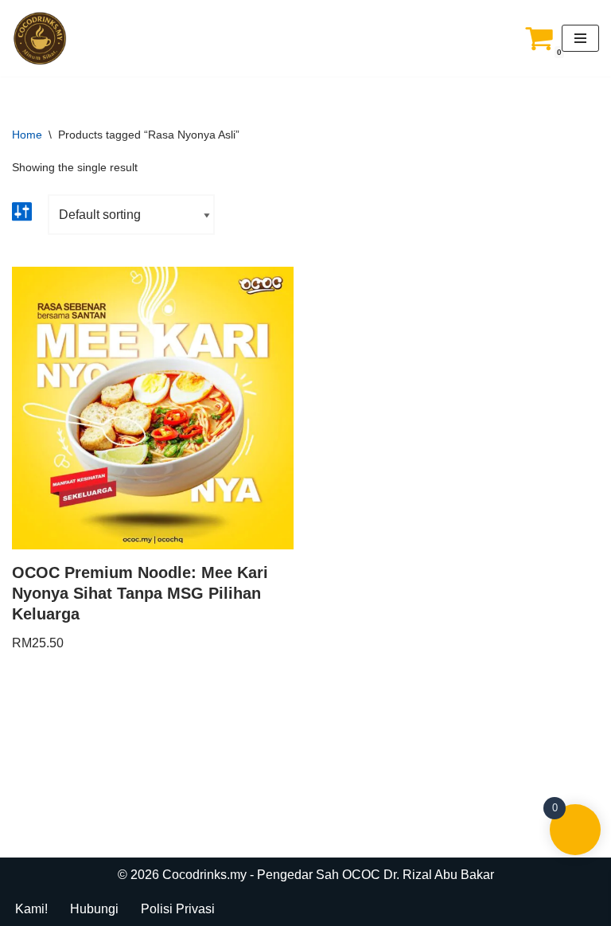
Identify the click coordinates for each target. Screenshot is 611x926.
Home (27, 134)
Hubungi (94, 909)
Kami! (31, 909)
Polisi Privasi (178, 909)
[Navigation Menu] (580, 38)
